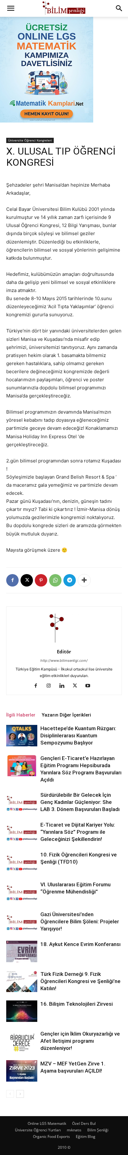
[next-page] (20, 1094)
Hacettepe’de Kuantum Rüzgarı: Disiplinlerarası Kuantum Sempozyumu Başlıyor (78, 735)
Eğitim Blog (85, 1136)
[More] (84, 580)
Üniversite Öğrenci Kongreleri (30, 140)
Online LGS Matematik (47, 1123)
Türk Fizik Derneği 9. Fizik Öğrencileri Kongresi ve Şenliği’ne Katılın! (80, 981)
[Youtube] (90, 686)
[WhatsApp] (55, 580)
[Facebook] (12, 580)
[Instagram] (51, 686)
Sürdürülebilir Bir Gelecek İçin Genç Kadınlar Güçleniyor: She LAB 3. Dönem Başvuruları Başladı (80, 802)
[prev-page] (10, 1094)
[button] (11, 8)
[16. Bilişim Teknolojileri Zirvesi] (21, 1011)
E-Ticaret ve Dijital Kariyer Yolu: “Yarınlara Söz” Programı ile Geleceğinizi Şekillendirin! (77, 832)
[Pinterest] (41, 580)
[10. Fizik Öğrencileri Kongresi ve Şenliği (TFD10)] (21, 862)
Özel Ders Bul (84, 1123)
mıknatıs (74, 1130)
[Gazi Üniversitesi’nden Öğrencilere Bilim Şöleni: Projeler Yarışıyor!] (21, 921)
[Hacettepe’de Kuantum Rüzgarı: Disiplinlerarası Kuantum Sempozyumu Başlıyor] (21, 735)
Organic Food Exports (51, 1136)
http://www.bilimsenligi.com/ (64, 660)
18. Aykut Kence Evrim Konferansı (80, 944)
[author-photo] (64, 643)
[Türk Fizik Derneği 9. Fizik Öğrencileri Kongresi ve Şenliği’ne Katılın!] (21, 981)
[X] (27, 580)
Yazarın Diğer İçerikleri (66, 715)
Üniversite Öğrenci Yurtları (38, 1130)
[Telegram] (69, 580)
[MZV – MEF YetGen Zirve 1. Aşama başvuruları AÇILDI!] (21, 1071)
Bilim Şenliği (97, 1130)
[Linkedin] (64, 686)
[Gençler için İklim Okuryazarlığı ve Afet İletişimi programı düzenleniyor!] (21, 1041)
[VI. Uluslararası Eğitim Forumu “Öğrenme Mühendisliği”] (21, 891)
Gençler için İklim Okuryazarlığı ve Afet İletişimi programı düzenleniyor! (80, 1041)
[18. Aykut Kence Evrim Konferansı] (21, 951)
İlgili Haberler (20, 715)
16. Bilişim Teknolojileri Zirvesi (76, 1004)
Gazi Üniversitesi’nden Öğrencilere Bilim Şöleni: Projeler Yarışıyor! (79, 921)
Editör (64, 651)
